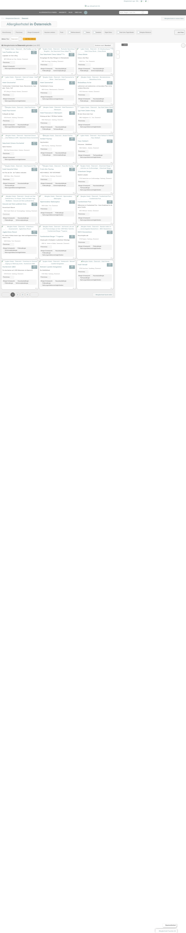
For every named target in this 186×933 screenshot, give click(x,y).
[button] (6, 294)
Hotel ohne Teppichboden (127, 32)
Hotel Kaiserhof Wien (10, 169)
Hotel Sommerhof (46, 82)
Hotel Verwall (82, 265)
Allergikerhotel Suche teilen (103, 294)
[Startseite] (2, 18)
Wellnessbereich (75, 32)
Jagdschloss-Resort (9, 232)
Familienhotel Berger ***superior (51, 236)
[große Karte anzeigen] (117, 52)
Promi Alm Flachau (47, 169)
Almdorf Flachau (46, 139)
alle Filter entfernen (30, 39)
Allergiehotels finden (48, 12)
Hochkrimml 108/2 (9, 267)
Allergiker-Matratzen (145, 32)
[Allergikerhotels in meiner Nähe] (117, 56)
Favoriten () (167, 931)
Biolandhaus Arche (84, 82)
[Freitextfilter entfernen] (143, 12)
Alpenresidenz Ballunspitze (50, 202)
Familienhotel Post (84, 202)
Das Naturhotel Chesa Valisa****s (52, 54)
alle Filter (180, 32)
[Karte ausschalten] (183, 45)
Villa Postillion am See (10, 52)
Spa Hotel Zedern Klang (86, 111)
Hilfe (137, 1)
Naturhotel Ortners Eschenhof (13, 143)
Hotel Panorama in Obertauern (51, 113)
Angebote (62, 12)
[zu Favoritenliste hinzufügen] (4, 50)
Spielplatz (98, 32)
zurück (125, 44)
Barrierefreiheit (170, 925)
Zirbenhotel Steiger (84, 171)
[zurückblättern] (6, 49)
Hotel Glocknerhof (9, 82)
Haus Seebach (83, 141)
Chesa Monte (82, 54)
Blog (70, 12)
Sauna (88, 32)
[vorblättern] (33, 49)
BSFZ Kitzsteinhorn (85, 232)
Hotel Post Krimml (9, 111)
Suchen (146, 12)
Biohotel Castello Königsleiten (51, 267)
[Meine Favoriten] (86, 12)
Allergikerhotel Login (129, 1)
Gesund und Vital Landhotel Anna (14, 204)
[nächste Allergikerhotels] (34, 294)
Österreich (14, 39)
